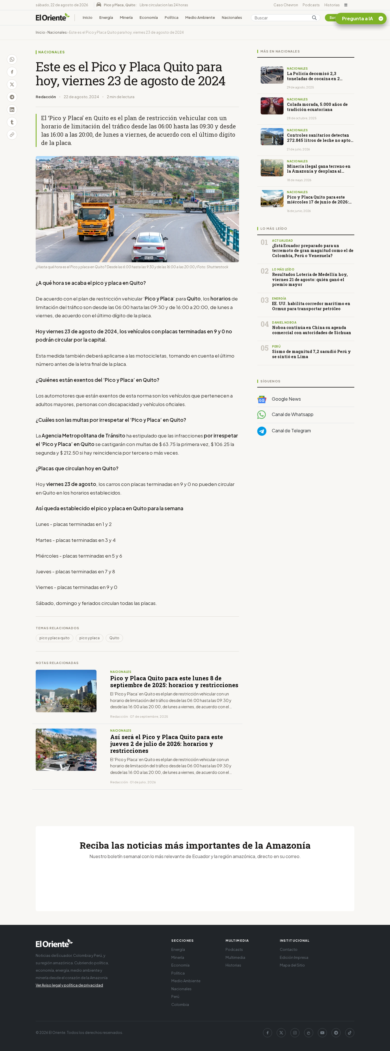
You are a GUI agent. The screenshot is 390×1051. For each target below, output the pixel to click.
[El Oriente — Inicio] (53, 18)
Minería (126, 17)
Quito (114, 638)
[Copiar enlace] (12, 135)
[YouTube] (322, 1032)
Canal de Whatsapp (292, 414)
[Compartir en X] (12, 84)
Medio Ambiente (200, 17)
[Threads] (308, 1032)
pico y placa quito (54, 638)
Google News (286, 399)
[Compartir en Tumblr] (12, 122)
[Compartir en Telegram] (12, 97)
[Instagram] (294, 1032)
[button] (345, 5)
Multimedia (235, 957)
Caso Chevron (286, 5)
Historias (332, 5)
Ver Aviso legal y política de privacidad (69, 985)
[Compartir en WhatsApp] (12, 59)
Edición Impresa (294, 957)
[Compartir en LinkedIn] (12, 109)
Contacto (288, 949)
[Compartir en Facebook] (12, 72)
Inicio (88, 17)
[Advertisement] (305, 497)
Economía (149, 17)
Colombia (180, 1004)
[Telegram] (336, 1032)
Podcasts (311, 5)
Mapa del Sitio (292, 965)
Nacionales (232, 17)
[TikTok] (349, 1032)
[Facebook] (267, 1032)
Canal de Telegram (291, 430)
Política (171, 17)
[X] (281, 1032)
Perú (175, 996)
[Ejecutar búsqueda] (314, 17)
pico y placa (89, 638)
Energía (106, 17)
